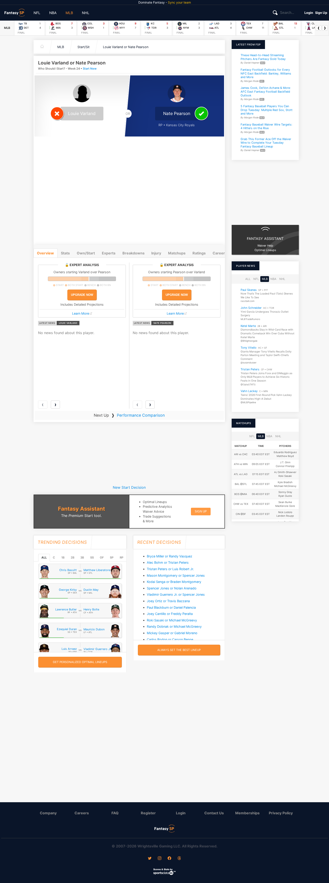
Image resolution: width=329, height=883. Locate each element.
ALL (44, 557)
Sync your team (179, 2)
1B (62, 557)
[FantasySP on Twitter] (149, 858)
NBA (53, 13)
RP (121, 557)
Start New (90, 68)
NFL (37, 13)
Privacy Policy (281, 813)
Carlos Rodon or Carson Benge (170, 639)
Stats (65, 253)
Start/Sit (83, 47)
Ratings (199, 253)
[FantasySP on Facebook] (169, 858)
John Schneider (251, 307)
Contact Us (214, 813)
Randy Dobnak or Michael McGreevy (174, 626)
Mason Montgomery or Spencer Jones (176, 575)
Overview (45, 253)
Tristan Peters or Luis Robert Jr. (170, 569)
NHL (85, 13)
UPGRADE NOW (82, 294)
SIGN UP (201, 511)
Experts (108, 253)
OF (102, 557)
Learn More (80, 313)
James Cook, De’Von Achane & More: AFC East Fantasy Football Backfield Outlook (266, 91)
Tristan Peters (250, 369)
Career (219, 253)
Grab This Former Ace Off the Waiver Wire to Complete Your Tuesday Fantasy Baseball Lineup (266, 142)
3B (82, 557)
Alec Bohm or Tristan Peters (168, 562)
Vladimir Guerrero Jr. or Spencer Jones (176, 594)
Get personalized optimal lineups (80, 662)
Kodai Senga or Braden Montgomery (174, 582)
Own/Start (86, 253)
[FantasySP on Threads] (179, 858)
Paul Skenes (249, 289)
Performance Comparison (141, 415)
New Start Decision (129, 487)
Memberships (247, 813)
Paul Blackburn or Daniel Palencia (171, 607)
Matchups (177, 253)
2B (72, 557)
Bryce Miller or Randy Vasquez (169, 556)
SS (92, 557)
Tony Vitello (248, 347)
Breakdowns (133, 253)
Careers (82, 813)
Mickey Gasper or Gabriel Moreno (172, 633)
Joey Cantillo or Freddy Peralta (170, 614)
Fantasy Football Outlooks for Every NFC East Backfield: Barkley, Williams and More (266, 73)
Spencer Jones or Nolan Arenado (172, 588)
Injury (156, 253)
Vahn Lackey (249, 391)
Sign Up (321, 13)
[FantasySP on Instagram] (159, 858)
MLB (69, 13)
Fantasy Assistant (81, 508)
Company (48, 813)
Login (308, 13)
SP (111, 557)
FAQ (115, 813)
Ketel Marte (248, 326)
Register (148, 813)
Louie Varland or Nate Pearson (125, 47)
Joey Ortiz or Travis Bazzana (168, 601)
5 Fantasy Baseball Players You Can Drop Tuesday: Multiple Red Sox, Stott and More (267, 110)
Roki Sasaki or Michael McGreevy (172, 620)
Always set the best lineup (179, 650)
